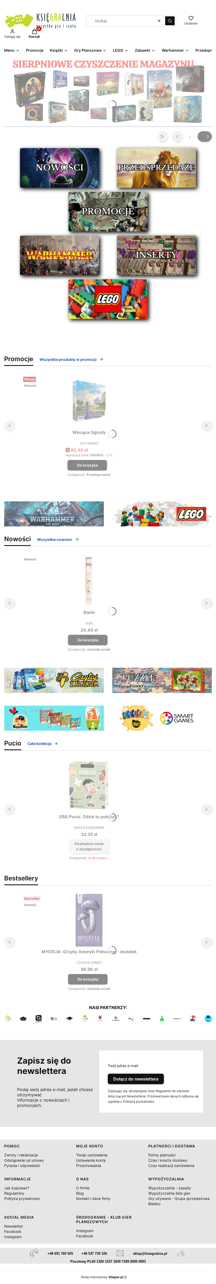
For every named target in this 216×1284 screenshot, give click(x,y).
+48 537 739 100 (94, 1254)
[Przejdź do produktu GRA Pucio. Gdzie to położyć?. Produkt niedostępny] (89, 785)
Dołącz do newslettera (135, 1079)
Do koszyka (87, 465)
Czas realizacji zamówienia (171, 1165)
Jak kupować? (16, 1188)
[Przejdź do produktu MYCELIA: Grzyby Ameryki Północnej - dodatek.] (89, 920)
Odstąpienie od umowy (24, 1160)
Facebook (12, 1231)
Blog (80, 1193)
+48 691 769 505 (60, 1254)
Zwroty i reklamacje (21, 1155)
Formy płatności (161, 1155)
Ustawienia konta (91, 1160)
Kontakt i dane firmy (93, 1198)
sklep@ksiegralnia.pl (150, 1254)
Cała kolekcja (39, 743)
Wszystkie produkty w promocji (68, 359)
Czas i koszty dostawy (167, 1160)
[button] (170, 20)
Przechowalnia (88, 1165)
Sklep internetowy (102, 1277)
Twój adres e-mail (123, 1065)
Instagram (13, 1236)
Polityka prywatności (22, 1198)
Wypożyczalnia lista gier (169, 1193)
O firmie (83, 1188)
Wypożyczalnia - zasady (169, 1188)
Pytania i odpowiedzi (22, 1165)
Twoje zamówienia (91, 1155)
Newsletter (13, 1226)
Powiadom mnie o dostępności (89, 846)
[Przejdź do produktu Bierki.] (89, 581)
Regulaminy (14, 1193)
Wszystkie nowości (54, 539)
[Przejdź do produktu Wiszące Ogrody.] (89, 401)
